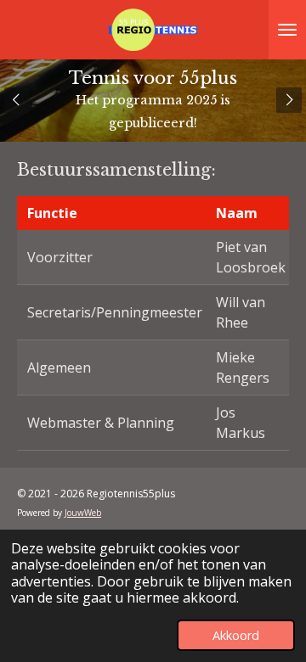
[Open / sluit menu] (287, 29)
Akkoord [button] (235, 635)
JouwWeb (83, 513)
